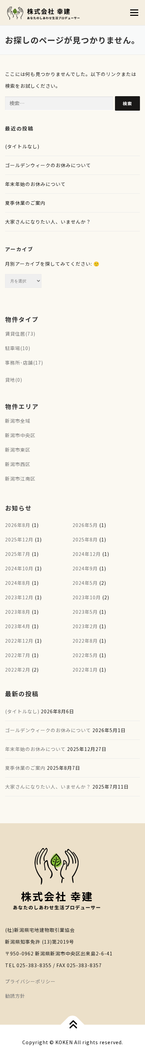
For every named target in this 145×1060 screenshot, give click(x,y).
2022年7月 (17, 655)
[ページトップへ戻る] (73, 1025)
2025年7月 (17, 554)
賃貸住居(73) (20, 333)
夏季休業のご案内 (25, 202)
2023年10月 (86, 597)
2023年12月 (19, 597)
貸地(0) (13, 379)
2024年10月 (19, 568)
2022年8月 (85, 640)
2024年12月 (86, 554)
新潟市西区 (17, 464)
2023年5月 (85, 611)
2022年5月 (85, 655)
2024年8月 (17, 582)
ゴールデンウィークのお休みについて (48, 165)
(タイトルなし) (22, 146)
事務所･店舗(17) (24, 362)
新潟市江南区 (20, 478)
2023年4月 (17, 626)
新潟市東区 (17, 449)
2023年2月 (85, 626)
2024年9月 (85, 568)
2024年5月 (85, 582)
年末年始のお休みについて (35, 184)
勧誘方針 (15, 995)
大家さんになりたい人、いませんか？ (48, 221)
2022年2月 (17, 669)
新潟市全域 (17, 420)
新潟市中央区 (20, 435)
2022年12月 (19, 640)
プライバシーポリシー (30, 981)
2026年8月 (17, 525)
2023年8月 (17, 611)
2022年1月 (85, 669)
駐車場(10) (17, 348)
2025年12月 (19, 539)
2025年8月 (85, 539)
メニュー (134, 12)
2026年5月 (85, 525)
